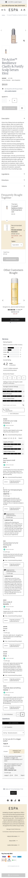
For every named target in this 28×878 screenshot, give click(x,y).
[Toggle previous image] (1, 30)
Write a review (6, 80)
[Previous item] (3, 300)
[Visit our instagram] (11, 800)
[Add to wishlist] (22, 108)
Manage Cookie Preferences (13, 829)
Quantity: (5, 96)
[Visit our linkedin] (19, 800)
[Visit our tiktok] (15, 800)
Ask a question (16, 80)
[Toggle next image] (25, 30)
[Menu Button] (1, 9)
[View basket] (24, 9)
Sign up (13, 793)
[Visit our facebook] (8, 800)
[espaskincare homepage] (13, 10)
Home (3, 15)
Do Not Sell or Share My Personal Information (13, 831)
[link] (21, 9)
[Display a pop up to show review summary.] (21, 309)
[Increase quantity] (14, 100)
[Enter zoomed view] (24, 40)
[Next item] (24, 300)
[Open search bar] (4, 9)
